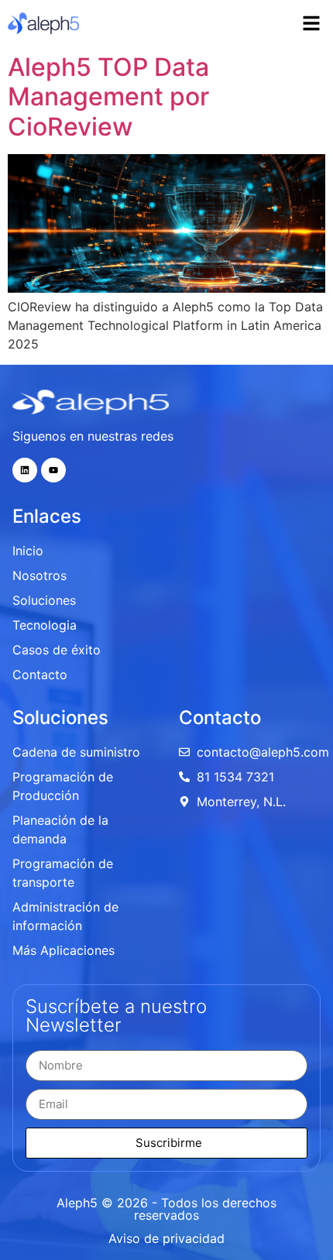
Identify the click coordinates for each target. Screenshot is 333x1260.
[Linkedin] (24, 470)
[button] (311, 23)
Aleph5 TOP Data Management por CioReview (108, 97)
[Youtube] (53, 470)
